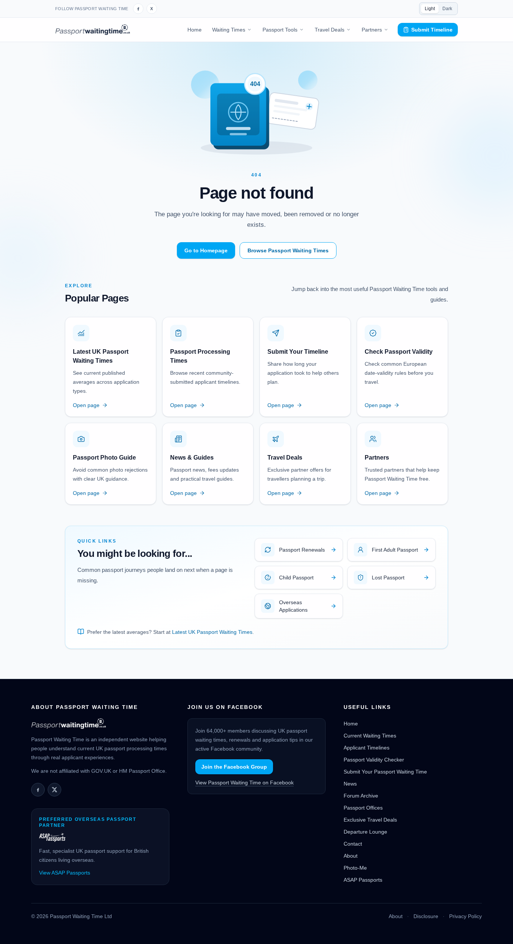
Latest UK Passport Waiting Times (212, 632)
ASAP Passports (363, 880)
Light (430, 8)
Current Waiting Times (370, 736)
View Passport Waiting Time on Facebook (244, 783)
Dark (447, 8)
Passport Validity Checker (374, 760)
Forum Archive (361, 796)
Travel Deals (329, 30)
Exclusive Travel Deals (370, 820)
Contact (353, 844)
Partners (372, 30)
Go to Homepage (206, 250)
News (350, 784)
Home (194, 30)
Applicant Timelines (366, 748)
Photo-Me (355, 868)
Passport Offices (363, 808)
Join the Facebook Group (234, 767)
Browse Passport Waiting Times (288, 250)
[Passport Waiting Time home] (92, 29)
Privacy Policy (465, 916)
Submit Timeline (432, 30)
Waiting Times (228, 30)
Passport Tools (280, 30)
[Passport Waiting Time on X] (54, 789)
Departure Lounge (365, 832)
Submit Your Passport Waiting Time (385, 772)
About (351, 856)
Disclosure (425, 916)
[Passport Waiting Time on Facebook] (138, 8)
